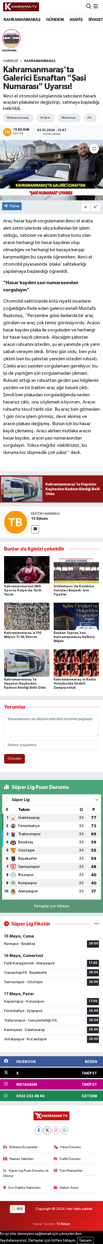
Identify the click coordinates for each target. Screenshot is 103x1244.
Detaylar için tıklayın (51, 906)
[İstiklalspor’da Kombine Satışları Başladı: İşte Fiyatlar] (76, 570)
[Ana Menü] (95, 7)
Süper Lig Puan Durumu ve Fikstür (26, 1173)
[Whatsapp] (65, 1130)
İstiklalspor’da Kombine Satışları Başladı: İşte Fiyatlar (74, 590)
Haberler (10, 61)
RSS (19, 1209)
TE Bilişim (63, 1224)
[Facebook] (39, 1130)
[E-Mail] (35, 529)
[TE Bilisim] (15, 522)
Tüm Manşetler (71, 1170)
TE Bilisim (39, 519)
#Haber (45, 117)
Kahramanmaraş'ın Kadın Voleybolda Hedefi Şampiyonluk (75, 683)
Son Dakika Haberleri (24, 1187)
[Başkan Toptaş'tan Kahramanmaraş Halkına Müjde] (76, 616)
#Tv (89, 117)
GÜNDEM (55, 20)
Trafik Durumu (69, 1159)
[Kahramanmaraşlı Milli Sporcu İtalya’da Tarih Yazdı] (27, 570)
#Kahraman (68, 117)
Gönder (14, 759)
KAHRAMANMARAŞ (22, 20)
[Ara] (88, 7)
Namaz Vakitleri (22, 1159)
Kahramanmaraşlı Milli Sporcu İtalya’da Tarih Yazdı (22, 590)
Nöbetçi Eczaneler (23, 1147)
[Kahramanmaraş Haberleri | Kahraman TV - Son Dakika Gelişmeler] (21, 6)
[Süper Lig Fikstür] (96, 924)
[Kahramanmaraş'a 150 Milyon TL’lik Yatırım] (27, 616)
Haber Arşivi (69, 1187)
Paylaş (14, 206)
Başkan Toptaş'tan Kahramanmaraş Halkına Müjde (74, 637)
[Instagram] (56, 1130)
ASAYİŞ (75, 20)
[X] (47, 1130)
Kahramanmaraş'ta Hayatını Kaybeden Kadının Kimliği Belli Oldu (25, 683)
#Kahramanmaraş (18, 117)
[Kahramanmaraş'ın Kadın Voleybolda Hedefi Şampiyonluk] (76, 663)
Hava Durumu (70, 1147)
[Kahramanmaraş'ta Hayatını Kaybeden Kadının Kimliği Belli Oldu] (27, 663)
